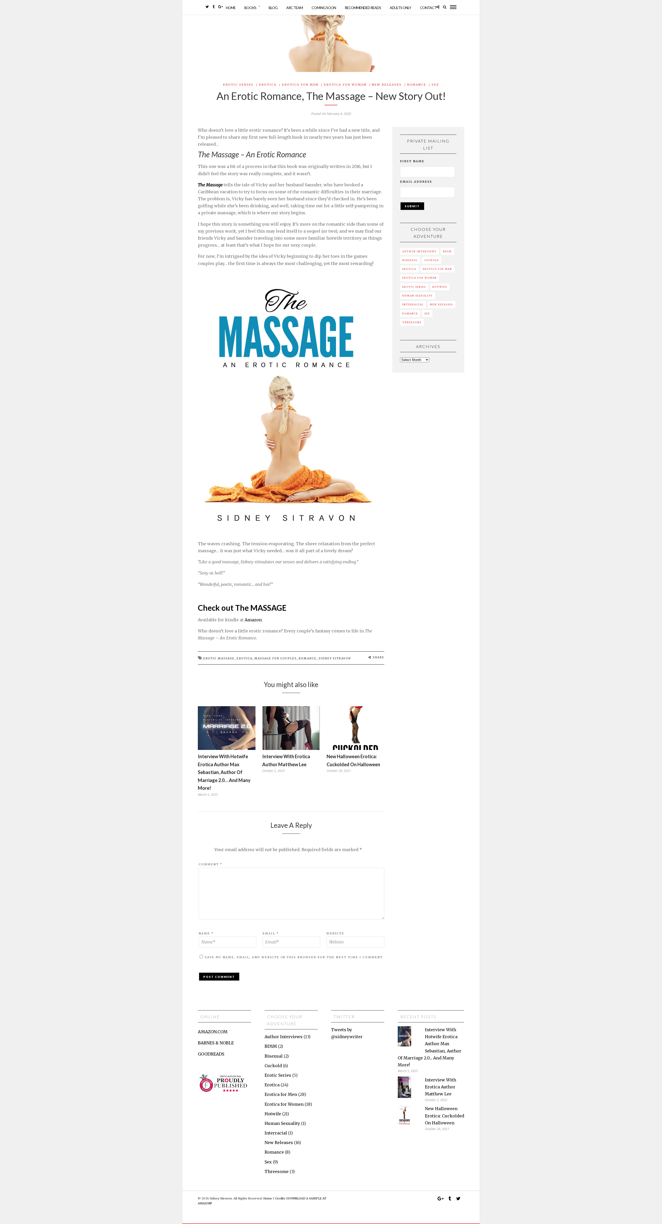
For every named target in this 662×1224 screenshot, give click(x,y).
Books (250, 7)
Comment (210, 864)
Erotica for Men (300, 84)
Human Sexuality (417, 295)
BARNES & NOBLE (216, 1042)
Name (206, 933)
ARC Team (294, 7)
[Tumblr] (214, 6)
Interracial (413, 304)
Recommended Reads (363, 7)
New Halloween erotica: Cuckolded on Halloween (444, 1115)
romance (308, 658)
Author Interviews (419, 251)
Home (231, 7)
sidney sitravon (335, 658)
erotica (244, 658)
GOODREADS (211, 1054)
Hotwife (439, 286)
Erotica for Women (345, 84)
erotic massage (219, 658)
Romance (416, 84)
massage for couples (275, 658)
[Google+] (220, 6)
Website (335, 933)
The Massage (210, 184)
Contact (428, 7)
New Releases (387, 84)
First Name (412, 161)
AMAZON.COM (213, 1031)
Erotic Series (238, 84)
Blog (273, 7)
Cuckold (431, 260)
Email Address (416, 181)
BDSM (447, 251)
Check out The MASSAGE (242, 607)
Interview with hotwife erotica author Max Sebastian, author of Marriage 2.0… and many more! (224, 772)
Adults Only (400, 7)
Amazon (253, 619)
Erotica (267, 84)
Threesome (412, 322)
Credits (280, 1198)
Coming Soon (324, 7)
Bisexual (410, 260)
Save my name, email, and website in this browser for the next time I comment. (294, 957)
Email (270, 933)
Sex (435, 84)
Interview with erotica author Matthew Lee (440, 1086)
